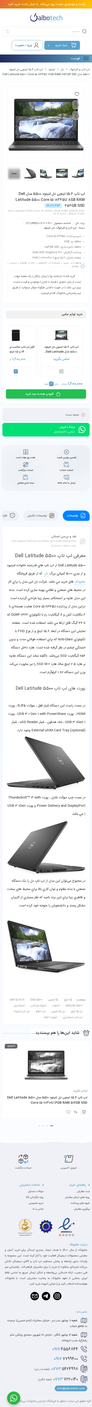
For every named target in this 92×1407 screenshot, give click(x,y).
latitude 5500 (74, 1006)
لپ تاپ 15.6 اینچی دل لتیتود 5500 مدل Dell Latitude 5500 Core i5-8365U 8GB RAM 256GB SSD (61, 350)
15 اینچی (53, 1000)
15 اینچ (68, 1000)
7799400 (66, 1359)
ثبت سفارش (83, 1191)
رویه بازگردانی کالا (35, 1197)
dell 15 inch (17, 1000)
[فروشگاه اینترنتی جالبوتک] (46, 17)
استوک (55, 1006)
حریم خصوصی (36, 1203)
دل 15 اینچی (58, 1011)
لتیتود (51, 69)
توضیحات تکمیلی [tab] (37, 515)
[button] (51, 1125)
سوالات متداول (36, 1191)
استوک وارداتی (38, 1006)
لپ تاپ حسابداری (72, 1017)
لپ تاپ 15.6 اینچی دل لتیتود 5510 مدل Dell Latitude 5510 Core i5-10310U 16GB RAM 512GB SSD (47, 1100)
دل (62, 69)
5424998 (56, 1369)
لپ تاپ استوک (22, 1011)
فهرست (76, 58)
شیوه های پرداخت (80, 1203)
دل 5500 (41, 1011)
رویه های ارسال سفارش (77, 1197)
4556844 (65, 1349)
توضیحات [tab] (73, 515)
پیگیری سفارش (82, 1209)
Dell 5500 (36, 1000)
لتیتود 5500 (50, 1017)
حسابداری (19, 1006)
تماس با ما (38, 1209)
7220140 (58, 1379)
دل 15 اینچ (76, 1011)
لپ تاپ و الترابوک (80, 69)
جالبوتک (80, 582)
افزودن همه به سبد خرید (39, 394)
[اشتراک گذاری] (77, 115)
